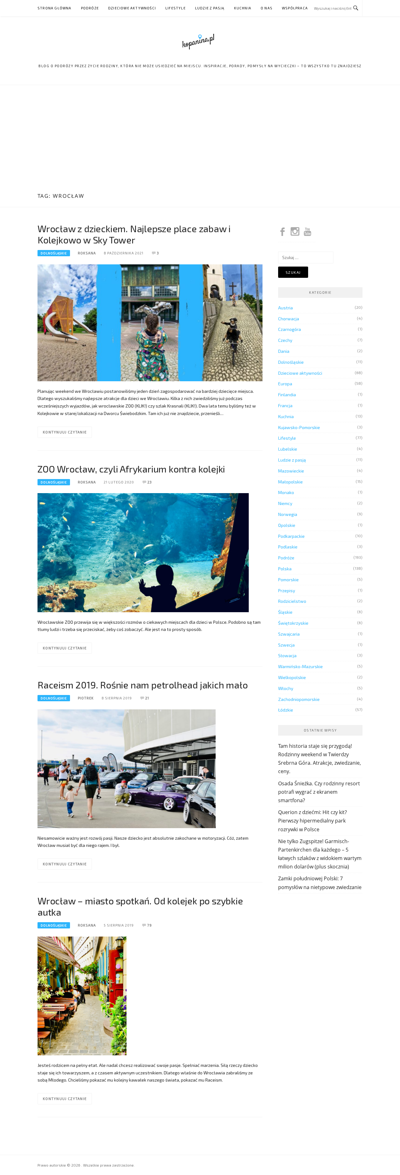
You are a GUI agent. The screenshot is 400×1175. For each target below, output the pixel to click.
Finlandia (287, 394)
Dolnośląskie (54, 253)
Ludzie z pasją (210, 8)
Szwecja (286, 645)
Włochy (285, 688)
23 (150, 482)
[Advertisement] (200, 139)
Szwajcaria (289, 634)
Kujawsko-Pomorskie (299, 427)
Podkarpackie (291, 536)
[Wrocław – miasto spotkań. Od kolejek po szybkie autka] (82, 995)
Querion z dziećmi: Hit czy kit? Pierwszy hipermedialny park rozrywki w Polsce (312, 820)
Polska (285, 568)
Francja (285, 405)
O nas (266, 8)
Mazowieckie (291, 470)
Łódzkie (285, 709)
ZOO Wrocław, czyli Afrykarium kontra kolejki (131, 468)
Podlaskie (288, 546)
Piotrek (86, 698)
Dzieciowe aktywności (132, 8)
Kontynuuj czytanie (65, 432)
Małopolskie (290, 481)
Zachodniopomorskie (299, 699)
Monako (286, 492)
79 (149, 925)
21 (147, 698)
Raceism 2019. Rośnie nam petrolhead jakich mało (143, 684)
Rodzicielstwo (292, 601)
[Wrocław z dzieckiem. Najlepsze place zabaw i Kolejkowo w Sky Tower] (150, 322)
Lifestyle (175, 8)
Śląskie (285, 612)
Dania (283, 351)
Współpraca (295, 8)
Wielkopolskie (292, 677)
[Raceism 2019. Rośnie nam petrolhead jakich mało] (127, 768)
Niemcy (285, 503)
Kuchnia (242, 8)
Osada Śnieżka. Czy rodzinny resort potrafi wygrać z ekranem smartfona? (319, 792)
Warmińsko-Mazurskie (300, 666)
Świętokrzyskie (293, 623)
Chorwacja (288, 318)
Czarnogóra (289, 329)
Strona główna (55, 8)
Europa (285, 383)
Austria (285, 307)
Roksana (87, 253)
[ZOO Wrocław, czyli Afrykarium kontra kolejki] (143, 552)
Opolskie (286, 525)
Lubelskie (287, 449)
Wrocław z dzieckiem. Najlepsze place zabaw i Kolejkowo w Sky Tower (134, 234)
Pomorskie (288, 579)
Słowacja (287, 655)
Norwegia (287, 514)
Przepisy (286, 590)
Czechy (285, 340)
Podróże (90, 8)
